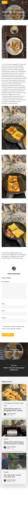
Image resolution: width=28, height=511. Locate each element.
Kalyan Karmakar (7, 15)
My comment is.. (6, 281)
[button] (25, 2)
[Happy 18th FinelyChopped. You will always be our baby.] (14, 435)
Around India (15, 403)
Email (3, 310)
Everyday (17, 8)
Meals (5, 405)
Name (3, 303)
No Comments (22, 15)
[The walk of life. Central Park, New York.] (14, 468)
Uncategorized (8, 403)
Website (4, 317)
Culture (10, 8)
